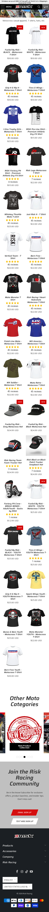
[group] (24, 732)
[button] (17, 757)
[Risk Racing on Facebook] (17, 871)
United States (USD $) (15, 886)
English (8, 879)
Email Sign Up (24, 812)
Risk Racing (27, 893)
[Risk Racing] (24, 7)
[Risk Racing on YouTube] (31, 871)
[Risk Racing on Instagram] (22, 871)
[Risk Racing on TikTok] (27, 871)
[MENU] (1, 7)
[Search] (39, 7)
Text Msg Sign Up (25, 821)
